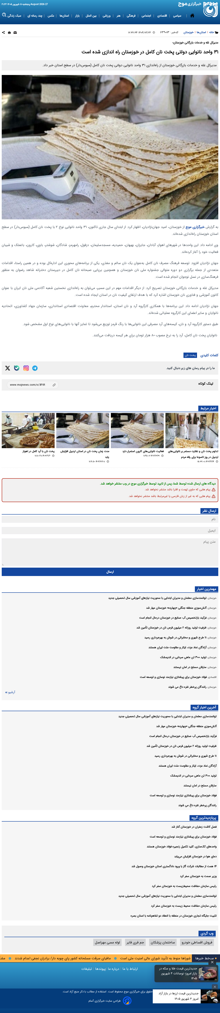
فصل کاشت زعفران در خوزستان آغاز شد (194, 827)
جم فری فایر (135, 942)
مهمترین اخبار (206, 589)
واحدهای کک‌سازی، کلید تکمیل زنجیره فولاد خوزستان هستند (182, 846)
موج (126, 991)
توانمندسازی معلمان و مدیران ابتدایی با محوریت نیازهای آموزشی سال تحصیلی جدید (167, 716)
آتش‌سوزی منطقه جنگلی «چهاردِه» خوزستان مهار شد (186, 726)
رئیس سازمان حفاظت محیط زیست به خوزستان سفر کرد (184, 906)
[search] (4, 15)
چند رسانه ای (35, 16)
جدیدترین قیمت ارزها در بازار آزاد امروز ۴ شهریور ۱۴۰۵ (179, 996)
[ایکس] (7, 368)
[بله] (17, 368)
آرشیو (11, 692)
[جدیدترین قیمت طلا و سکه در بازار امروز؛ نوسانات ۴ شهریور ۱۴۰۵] (208, 973)
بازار (77, 16)
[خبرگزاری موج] (210, 10)
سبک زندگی (15, 16)
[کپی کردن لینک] (33, 385)
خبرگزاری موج (195, 227)
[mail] (15, 33)
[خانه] (192, 16)
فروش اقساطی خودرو (197, 942)
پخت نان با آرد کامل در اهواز (39, 451)
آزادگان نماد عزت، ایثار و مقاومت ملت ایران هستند (188, 766)
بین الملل (91, 16)
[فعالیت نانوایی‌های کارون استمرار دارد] (137, 430)
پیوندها (100, 969)
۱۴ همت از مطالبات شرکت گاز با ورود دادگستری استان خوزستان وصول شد (174, 866)
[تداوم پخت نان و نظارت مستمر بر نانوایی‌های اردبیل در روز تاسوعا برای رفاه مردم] (191, 430)
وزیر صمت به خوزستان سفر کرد (198, 876)
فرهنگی (131, 16)
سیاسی (177, 16)
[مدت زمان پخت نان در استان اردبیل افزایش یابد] (82, 430)
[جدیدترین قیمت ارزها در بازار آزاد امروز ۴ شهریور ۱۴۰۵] (210, 996)
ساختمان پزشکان (163, 942)
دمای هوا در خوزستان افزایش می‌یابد (195, 856)
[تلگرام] (35, 368)
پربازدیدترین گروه (204, 817)
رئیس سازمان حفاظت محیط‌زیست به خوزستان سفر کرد (184, 886)
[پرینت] (9, 33)
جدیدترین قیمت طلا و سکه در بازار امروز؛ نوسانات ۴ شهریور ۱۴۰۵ (178, 973)
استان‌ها (65, 16)
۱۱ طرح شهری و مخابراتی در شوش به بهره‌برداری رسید (185, 756)
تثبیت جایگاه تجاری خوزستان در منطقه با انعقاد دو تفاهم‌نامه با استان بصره (174, 916)
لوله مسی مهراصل (107, 942)
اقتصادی (162, 16)
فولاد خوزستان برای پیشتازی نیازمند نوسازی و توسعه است (183, 795)
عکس (51, 16)
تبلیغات (87, 969)
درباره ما (113, 969)
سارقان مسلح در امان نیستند (200, 785)
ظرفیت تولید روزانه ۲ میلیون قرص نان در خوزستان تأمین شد (182, 746)
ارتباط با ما (130, 969)
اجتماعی (147, 16)
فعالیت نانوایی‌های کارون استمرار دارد (143, 451)
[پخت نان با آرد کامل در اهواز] (28, 430)
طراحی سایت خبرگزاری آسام (105, 1001)
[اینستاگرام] (26, 368)
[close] (212, 962)
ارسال (110, 571)
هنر (119, 16)
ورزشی (107, 16)
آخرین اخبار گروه (204, 707)
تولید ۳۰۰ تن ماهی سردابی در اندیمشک (193, 775)
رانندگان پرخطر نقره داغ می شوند (197, 805)
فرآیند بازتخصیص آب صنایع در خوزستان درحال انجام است (183, 736)
